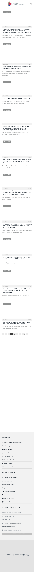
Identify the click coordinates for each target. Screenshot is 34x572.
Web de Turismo (7, 463)
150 (24, 334)
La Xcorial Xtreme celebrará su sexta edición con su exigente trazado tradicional (17, 67)
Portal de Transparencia (10, 477)
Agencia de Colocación (9, 488)
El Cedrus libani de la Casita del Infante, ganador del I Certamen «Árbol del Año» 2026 (17, 258)
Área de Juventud (7, 449)
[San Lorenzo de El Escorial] (17, 3)
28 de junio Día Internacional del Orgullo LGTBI (16, 98)
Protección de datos (8, 484)
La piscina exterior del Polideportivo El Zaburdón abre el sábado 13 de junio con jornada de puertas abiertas (17, 290)
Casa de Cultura (7, 453)
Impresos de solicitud (9, 502)
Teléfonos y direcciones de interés (12, 442)
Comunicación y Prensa (9, 467)
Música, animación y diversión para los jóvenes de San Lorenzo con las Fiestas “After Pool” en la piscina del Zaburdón (17, 225)
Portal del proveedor (9, 491)
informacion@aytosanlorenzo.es (12, 523)
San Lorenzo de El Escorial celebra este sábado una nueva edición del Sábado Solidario (16, 322)
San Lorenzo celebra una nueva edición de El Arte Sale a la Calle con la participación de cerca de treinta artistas (17, 161)
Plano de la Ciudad (8, 460)
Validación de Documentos (10, 495)
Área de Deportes (8, 456)
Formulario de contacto (9, 526)
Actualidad (7, 12)
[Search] (31, 4)
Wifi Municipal (7, 446)
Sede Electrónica (7, 481)
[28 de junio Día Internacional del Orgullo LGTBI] (17, 88)
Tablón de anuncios (8, 498)
